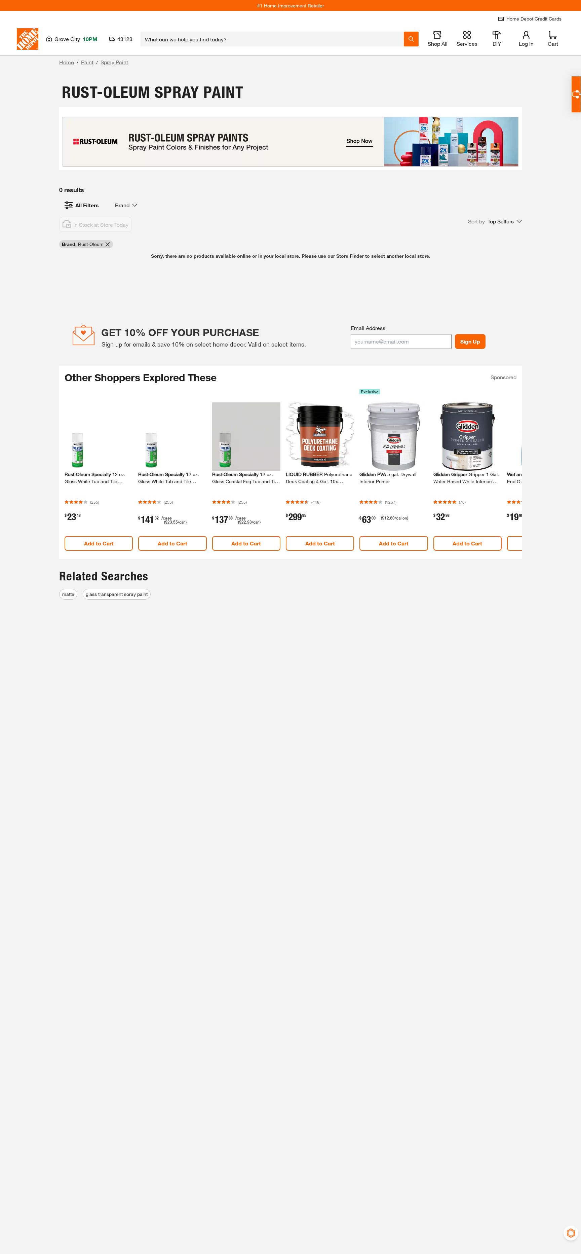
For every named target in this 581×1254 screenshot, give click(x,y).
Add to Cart (99, 543)
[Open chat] (576, 94)
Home (66, 62)
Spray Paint (114, 62)
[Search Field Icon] (411, 39)
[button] (495, 221)
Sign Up (470, 341)
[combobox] (272, 39)
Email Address (368, 328)
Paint (87, 62)
